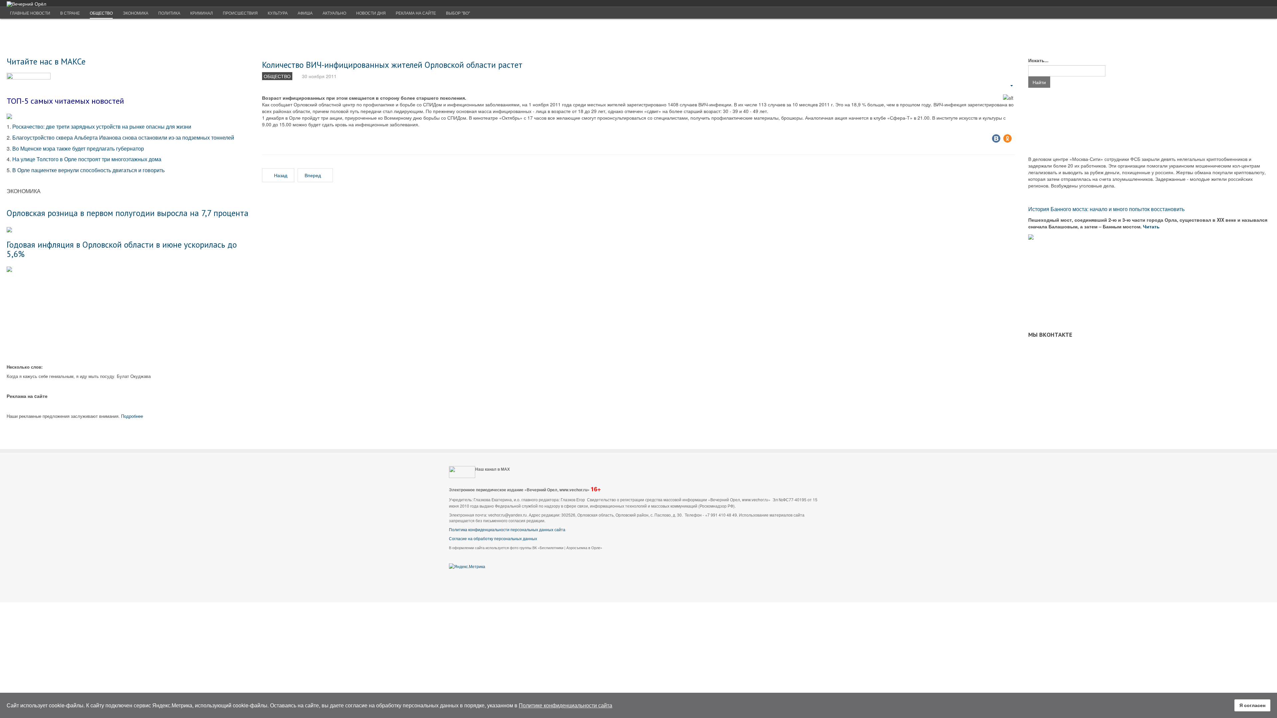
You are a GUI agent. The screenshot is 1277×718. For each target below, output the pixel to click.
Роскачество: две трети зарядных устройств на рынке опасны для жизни (101, 126)
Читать (1152, 226)
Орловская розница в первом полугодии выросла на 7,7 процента (127, 212)
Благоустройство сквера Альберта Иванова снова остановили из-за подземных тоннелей (123, 137)
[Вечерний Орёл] (26, 4)
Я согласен (1252, 705)
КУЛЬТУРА (278, 13)
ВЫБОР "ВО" (458, 13)
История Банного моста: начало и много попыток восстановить (1106, 209)
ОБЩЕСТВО (101, 13)
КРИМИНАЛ (201, 13)
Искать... (1038, 60)
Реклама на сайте (416, 13)
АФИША (305, 13)
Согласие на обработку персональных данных (493, 538)
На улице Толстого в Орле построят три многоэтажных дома (86, 159)
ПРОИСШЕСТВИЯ (240, 13)
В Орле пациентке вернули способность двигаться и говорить (88, 170)
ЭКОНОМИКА (135, 13)
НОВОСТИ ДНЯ (371, 13)
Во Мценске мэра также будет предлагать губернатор (78, 148)
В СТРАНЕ (70, 13)
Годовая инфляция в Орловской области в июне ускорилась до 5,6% (122, 249)
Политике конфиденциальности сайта (565, 705)
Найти (1039, 82)
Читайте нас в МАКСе (46, 61)
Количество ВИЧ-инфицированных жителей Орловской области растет (392, 64)
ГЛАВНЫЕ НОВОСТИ (30, 13)
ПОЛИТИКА (169, 13)
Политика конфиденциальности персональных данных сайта (507, 529)
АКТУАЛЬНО (334, 13)
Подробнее (132, 416)
